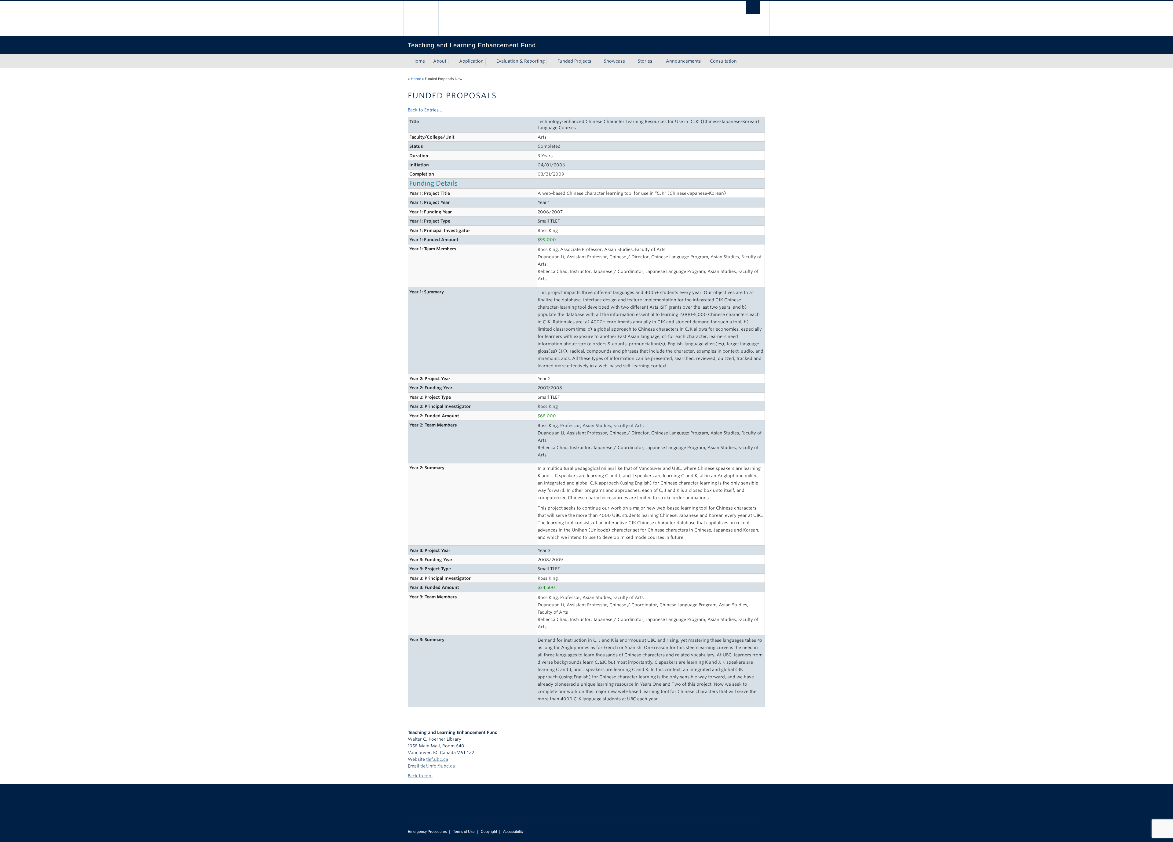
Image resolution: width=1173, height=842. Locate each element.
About (439, 61)
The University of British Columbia (420, 18)
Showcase (614, 61)
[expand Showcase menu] (630, 61)
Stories (645, 61)
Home (418, 61)
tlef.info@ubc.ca (437, 766)
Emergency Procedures (427, 831)
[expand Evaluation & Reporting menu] (550, 61)
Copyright (489, 831)
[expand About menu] (451, 61)
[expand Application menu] (489, 61)
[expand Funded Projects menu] (596, 61)
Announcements (683, 61)
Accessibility (513, 831)
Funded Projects (574, 61)
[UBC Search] (753, 7)
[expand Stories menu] (657, 61)
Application (471, 61)
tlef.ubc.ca (437, 759)
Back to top (420, 775)
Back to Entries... (425, 109)
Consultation (723, 61)
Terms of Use (464, 831)
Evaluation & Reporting (520, 61)
